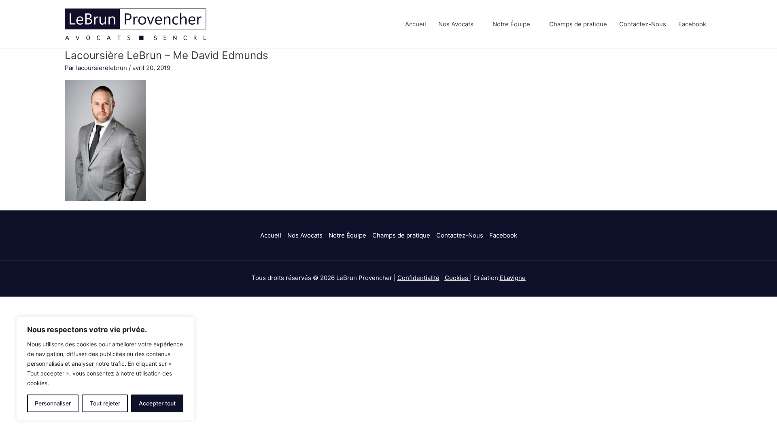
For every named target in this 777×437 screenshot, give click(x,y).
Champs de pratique (578, 24)
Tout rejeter (105, 403)
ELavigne (513, 278)
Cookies (456, 278)
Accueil (415, 24)
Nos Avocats (455, 24)
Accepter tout (157, 403)
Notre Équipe (511, 24)
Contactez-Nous (642, 24)
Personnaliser (53, 403)
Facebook (692, 24)
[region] (105, 368)
